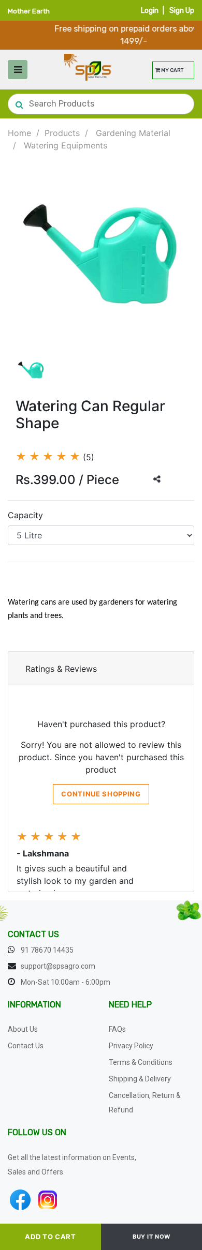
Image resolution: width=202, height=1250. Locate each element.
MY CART (171, 70)
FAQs (117, 1029)
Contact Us (26, 1046)
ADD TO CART (50, 1236)
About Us (23, 1029)
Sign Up (181, 10)
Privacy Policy (131, 1046)
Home (19, 133)
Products (62, 133)
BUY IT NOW (151, 1236)
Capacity (25, 515)
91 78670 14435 (47, 950)
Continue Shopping (100, 794)
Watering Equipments (65, 145)
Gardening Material (133, 133)
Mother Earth (29, 11)
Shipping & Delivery (140, 1079)
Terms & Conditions (140, 1062)
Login (149, 10)
